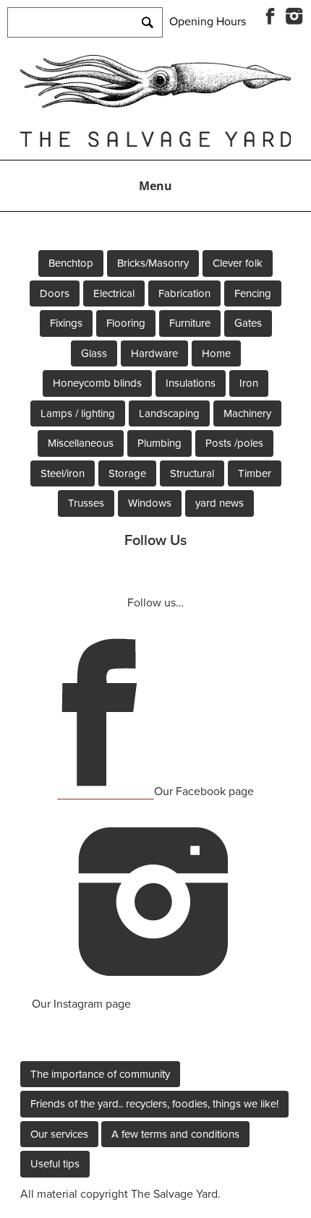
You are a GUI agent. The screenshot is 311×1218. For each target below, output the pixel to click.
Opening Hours (207, 21)
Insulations (191, 383)
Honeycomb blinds (97, 383)
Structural (192, 473)
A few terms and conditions (175, 1134)
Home (216, 353)
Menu (155, 186)
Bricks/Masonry (153, 263)
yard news (219, 503)
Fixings (66, 323)
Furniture (189, 323)
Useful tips (55, 1163)
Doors (54, 293)
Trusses (86, 503)
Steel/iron (63, 473)
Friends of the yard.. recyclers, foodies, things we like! (154, 1103)
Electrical (114, 293)
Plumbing (159, 443)
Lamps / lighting (78, 413)
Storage (127, 473)
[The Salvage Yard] (155, 104)
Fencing (252, 293)
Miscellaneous (81, 443)
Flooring (125, 323)
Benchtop (70, 263)
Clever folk (238, 263)
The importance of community (100, 1074)
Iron (248, 383)
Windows (149, 503)
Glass (94, 353)
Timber (254, 473)
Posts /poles (234, 443)
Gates (248, 323)
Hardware (154, 353)
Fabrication (184, 293)
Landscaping (169, 413)
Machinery (247, 413)
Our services (59, 1134)
